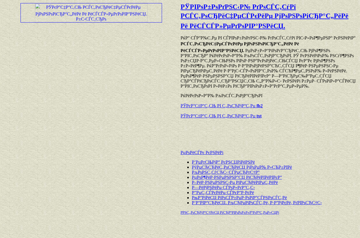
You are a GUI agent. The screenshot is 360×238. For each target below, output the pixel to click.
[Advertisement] (246, 131)
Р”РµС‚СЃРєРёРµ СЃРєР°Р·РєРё (223, 192)
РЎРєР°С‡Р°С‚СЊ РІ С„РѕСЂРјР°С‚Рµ (222, 105)
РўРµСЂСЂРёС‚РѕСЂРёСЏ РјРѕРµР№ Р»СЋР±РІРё (242, 167)
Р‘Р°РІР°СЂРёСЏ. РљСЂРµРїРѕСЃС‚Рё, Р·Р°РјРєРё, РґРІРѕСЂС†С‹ (257, 202)
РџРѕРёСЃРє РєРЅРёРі (202, 152)
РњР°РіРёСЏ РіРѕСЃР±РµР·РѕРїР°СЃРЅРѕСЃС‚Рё (239, 197)
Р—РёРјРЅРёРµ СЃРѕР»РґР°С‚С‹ (223, 187)
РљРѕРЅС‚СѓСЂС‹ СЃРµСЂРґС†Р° (226, 172)
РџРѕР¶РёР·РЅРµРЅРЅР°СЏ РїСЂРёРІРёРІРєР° (237, 177)
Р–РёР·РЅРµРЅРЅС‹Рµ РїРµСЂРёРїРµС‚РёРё (235, 182)
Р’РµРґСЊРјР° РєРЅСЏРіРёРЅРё (223, 162)
